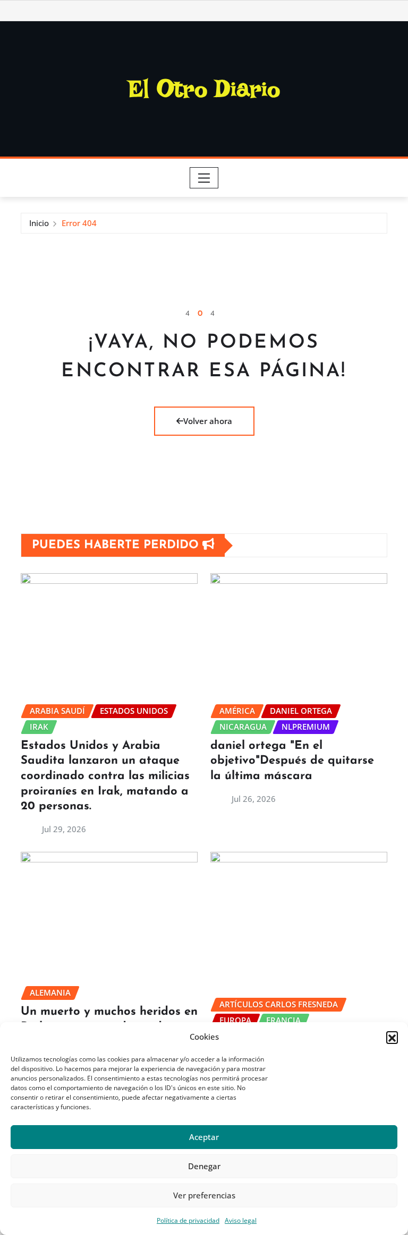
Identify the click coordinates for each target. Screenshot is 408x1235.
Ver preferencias (204, 1195)
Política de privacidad (188, 1220)
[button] (392, 1037)
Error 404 (79, 223)
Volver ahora (207, 421)
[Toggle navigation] (204, 177)
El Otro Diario (204, 88)
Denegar (204, 1166)
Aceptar (204, 1137)
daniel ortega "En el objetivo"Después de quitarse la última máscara (292, 761)
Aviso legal (241, 1220)
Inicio (39, 223)
